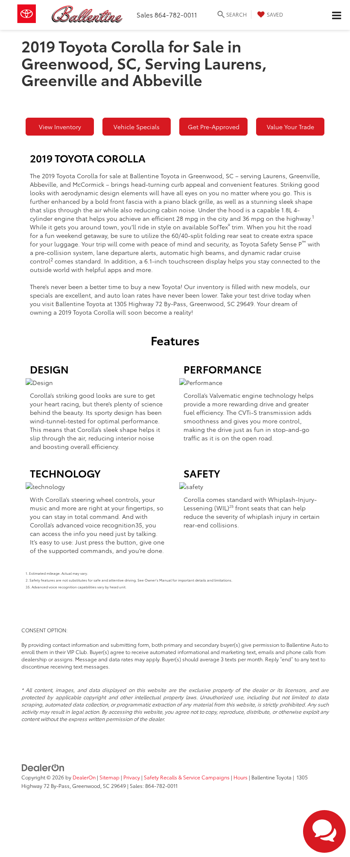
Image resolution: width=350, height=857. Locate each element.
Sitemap (109, 777)
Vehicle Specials (137, 126)
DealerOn (84, 777)
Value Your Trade (290, 126)
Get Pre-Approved (213, 126)
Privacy (131, 777)
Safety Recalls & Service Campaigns (187, 777)
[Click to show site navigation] (336, 15)
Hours (240, 777)
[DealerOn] (43, 766)
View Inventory (60, 126)
